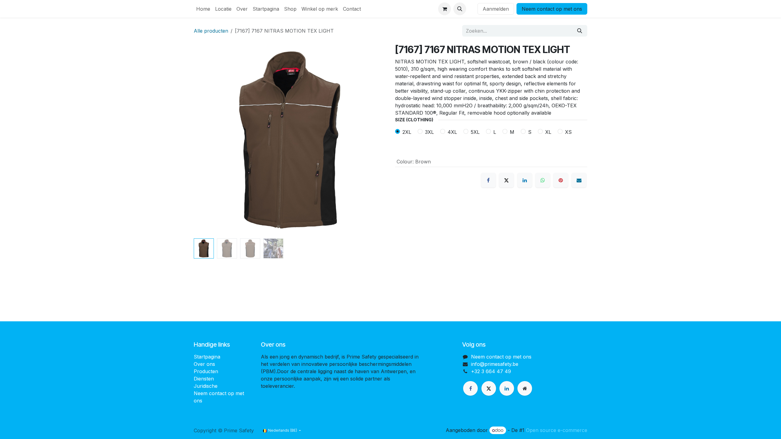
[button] (459, 8)
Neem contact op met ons (552, 9)
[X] (506, 180)
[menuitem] (203, 9)
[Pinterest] (560, 180)
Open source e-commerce (556, 430)
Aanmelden (496, 9)
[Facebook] (488, 180)
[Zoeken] (579, 31)
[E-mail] (579, 180)
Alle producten (211, 31)
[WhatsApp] (542, 180)
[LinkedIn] (524, 180)
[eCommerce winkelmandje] (444, 8)
